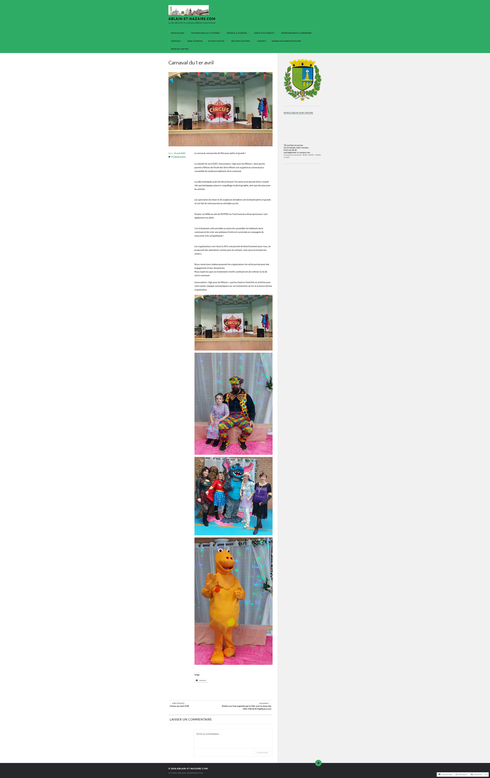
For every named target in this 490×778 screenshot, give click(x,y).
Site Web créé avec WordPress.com (185, 773)
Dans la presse (195, 41)
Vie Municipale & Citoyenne (205, 33)
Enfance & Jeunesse (237, 33)
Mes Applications (240, 41)
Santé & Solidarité (264, 33)
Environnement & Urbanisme (296, 33)
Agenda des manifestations (286, 41)
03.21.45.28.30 (290, 150)
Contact (261, 41)
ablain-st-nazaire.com (192, 19)
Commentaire (262, 752)
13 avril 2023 (179, 153)
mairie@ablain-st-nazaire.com (297, 152)
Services (175, 41)
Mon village (177, 33)
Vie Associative (216, 41)
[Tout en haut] (318, 763)
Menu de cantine (180, 49)
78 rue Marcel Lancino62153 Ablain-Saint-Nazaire (296, 146)
